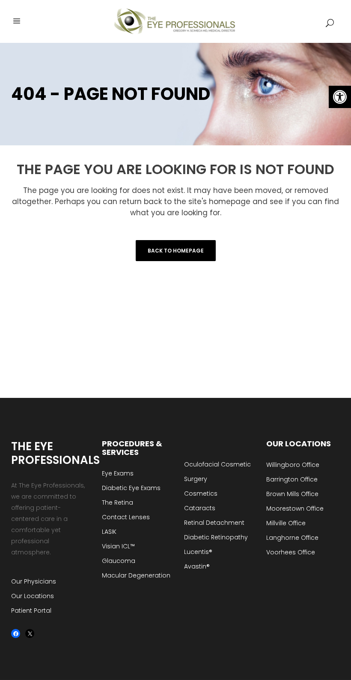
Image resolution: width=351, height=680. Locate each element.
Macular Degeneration (136, 575)
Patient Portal (31, 610)
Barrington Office (292, 479)
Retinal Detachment (214, 522)
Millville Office (286, 523)
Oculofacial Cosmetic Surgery (217, 471)
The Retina (117, 502)
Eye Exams (118, 473)
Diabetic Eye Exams (131, 488)
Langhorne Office (292, 537)
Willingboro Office (292, 464)
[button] (340, 97)
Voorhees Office (290, 552)
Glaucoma (118, 561)
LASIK (109, 531)
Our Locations (32, 596)
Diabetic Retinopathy (216, 537)
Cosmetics (200, 493)
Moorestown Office (295, 508)
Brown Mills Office (292, 494)
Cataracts (199, 508)
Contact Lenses (126, 517)
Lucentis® (198, 552)
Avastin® (197, 566)
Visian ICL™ (118, 546)
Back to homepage (176, 250)
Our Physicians (33, 581)
